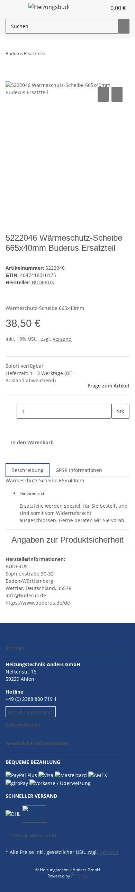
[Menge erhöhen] (117, 426)
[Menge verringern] (11, 411)
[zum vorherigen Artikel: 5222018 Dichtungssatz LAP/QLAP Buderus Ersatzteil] (63, 54)
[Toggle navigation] (14, 8)
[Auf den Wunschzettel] (117, 94)
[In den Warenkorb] (11, 77)
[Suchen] (123, 26)
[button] (93, 8)
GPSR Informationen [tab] (78, 470)
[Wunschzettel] (101, 8)
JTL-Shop (79, 876)
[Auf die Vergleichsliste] (103, 94)
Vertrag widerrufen (33, 835)
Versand (62, 339)
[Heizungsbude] (48, 7)
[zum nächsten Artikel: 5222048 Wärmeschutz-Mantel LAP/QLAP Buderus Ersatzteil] (50, 54)
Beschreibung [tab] (27, 470)
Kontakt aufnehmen (31, 711)
